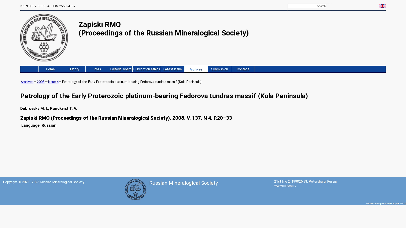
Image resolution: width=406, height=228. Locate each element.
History (74, 69)
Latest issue (172, 69)
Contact (243, 69)
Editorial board (121, 69)
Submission (219, 69)
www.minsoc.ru (285, 185)
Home (50, 69)
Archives (196, 69)
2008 (41, 82)
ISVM (403, 203)
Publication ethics (146, 69)
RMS (97, 69)
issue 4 (53, 82)
